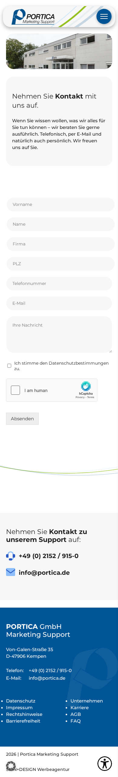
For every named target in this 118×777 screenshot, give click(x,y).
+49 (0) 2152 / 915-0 (39, 670)
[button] (11, 766)
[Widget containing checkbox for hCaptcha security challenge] (51, 390)
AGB (75, 714)
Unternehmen (86, 701)
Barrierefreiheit (23, 721)
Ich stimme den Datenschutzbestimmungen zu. (61, 365)
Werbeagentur (53, 769)
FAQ (75, 721)
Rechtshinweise (24, 714)
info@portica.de (35, 678)
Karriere (79, 707)
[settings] (104, 763)
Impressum (19, 707)
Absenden (22, 418)
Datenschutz (20, 701)
